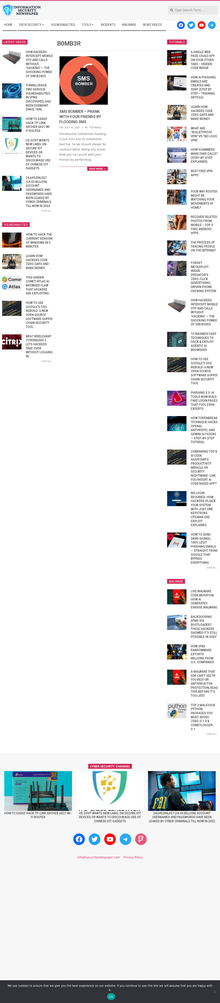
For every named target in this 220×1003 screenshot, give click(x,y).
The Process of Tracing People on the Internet (203, 246)
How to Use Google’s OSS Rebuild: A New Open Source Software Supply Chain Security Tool (39, 315)
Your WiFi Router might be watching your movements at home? (204, 199)
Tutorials (95, 127)
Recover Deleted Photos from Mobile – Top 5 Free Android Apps (204, 225)
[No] (214, 991)
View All (46, 210)
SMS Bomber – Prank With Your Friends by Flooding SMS (80, 116)
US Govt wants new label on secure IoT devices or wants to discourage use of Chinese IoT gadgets (110, 817)
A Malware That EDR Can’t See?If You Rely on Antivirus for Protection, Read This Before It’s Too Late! (204, 683)
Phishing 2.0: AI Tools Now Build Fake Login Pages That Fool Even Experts (204, 400)
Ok (111, 996)
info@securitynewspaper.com (98, 857)
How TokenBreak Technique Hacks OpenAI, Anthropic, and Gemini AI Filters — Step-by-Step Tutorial (204, 430)
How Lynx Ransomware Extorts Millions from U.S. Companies (202, 654)
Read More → (97, 168)
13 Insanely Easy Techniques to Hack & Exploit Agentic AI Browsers (203, 342)
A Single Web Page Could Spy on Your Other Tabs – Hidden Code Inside (203, 60)
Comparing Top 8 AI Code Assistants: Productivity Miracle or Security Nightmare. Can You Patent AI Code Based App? (204, 467)
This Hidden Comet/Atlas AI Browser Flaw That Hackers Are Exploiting (37, 285)
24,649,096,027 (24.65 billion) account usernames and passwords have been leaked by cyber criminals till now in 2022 (182, 817)
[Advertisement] (110, 900)
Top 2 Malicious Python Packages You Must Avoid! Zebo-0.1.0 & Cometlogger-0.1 (203, 717)
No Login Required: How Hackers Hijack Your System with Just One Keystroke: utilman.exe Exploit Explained (203, 509)
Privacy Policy (133, 857)
